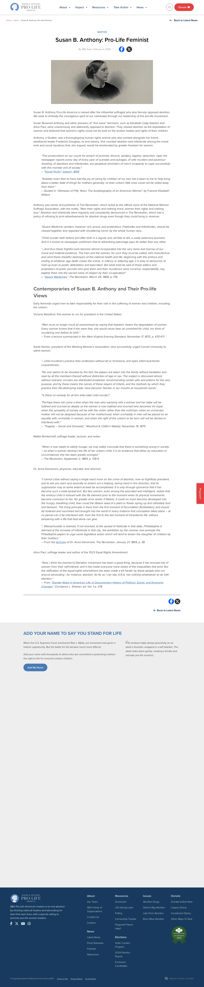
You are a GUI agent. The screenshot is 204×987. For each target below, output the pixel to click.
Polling (118, 913)
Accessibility (90, 978)
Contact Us (93, 917)
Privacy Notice (77, 978)
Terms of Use (62, 978)
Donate (182, 7)
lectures (61, 542)
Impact (79, 7)
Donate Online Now (182, 901)
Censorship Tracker (125, 919)
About (63, 7)
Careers (91, 922)
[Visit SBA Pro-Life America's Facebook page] (11, 924)
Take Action (120, 7)
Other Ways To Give (181, 919)
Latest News (93, 937)
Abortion (102, 32)
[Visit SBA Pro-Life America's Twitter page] (16, 924)
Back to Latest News (186, 20)
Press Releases (95, 943)
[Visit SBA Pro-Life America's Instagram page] (29, 924)
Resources (98, 7)
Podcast (91, 948)
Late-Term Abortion (153, 913)
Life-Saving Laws (124, 907)
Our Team (92, 901)
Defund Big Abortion (154, 907)
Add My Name (35, 667)
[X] (129, 50)
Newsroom (93, 954)
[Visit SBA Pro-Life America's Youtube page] (23, 924)
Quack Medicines (56, 277)
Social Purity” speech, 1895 (62, 172)
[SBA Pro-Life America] (25, 7)
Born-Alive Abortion (153, 919)
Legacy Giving (178, 907)
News (140, 7)
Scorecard (120, 901)
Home (9, 20)
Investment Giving (181, 913)
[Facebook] (121, 50)
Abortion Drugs (151, 901)
